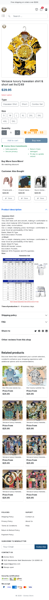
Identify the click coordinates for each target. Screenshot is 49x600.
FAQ (4, 322)
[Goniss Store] (4, 9)
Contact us (30, 517)
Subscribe (41, 547)
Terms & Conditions (9, 526)
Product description (11, 209)
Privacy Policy (7, 521)
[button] (4, 16)
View (10, 198)
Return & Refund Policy (11, 530)
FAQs (28, 526)
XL (23, 115)
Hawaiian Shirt (10, 104)
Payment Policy (7, 535)
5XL (13, 121)
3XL (39, 115)
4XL (5, 121)
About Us (29, 521)
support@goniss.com (12, 564)
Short (24, 104)
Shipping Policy (7, 517)
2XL (31, 115)
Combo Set (37, 104)
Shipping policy (9, 315)
